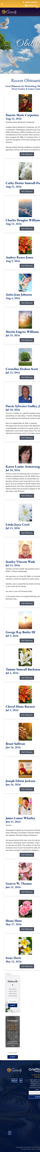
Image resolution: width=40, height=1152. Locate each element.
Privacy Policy (26, 1149)
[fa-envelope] (20, 1080)
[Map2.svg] (16, 1080)
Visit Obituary (27, 154)
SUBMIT (12, 1005)
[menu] (37, 7)
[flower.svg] (13, 1080)
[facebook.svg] (10, 1132)
